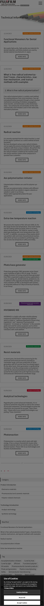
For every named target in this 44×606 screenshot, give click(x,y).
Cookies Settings (22, 592)
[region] (22, 590)
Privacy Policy (9, 588)
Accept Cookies (22, 603)
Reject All (22, 597)
